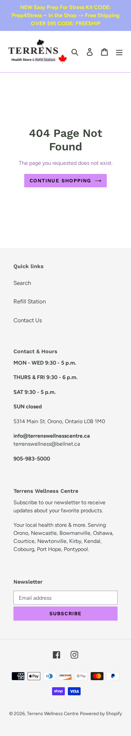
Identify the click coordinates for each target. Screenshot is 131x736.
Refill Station (29, 301)
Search (22, 283)
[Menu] (119, 52)
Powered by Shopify (101, 713)
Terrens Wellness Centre (53, 713)
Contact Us (27, 320)
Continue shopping (60, 181)
